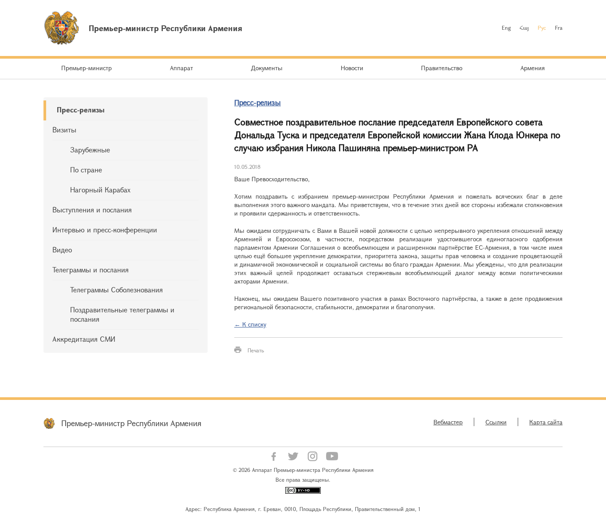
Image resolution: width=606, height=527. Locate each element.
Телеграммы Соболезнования (116, 289)
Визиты (64, 129)
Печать (256, 350)
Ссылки (496, 422)
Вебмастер (448, 422)
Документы (267, 68)
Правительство (441, 68)
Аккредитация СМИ (83, 338)
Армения (532, 68)
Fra (559, 27)
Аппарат (181, 68)
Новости (352, 68)
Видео (62, 249)
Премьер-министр (86, 68)
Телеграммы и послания (90, 269)
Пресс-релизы (81, 109)
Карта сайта (546, 422)
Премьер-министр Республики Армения (131, 423)
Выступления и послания (92, 209)
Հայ (524, 27)
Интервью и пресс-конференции (104, 229)
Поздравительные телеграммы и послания (122, 314)
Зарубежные (90, 149)
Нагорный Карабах (100, 189)
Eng (506, 27)
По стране (86, 169)
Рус (542, 27)
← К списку (250, 324)
